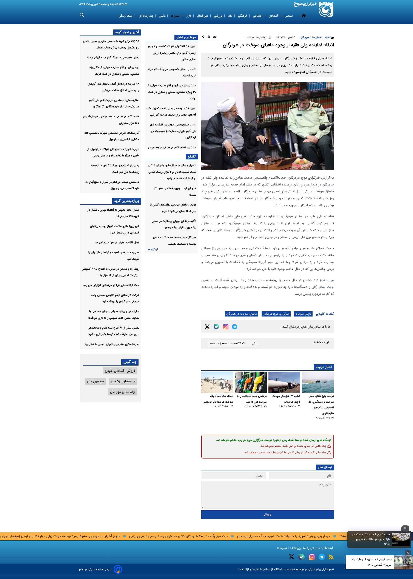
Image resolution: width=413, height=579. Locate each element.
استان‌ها (176, 16)
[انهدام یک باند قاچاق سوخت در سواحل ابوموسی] (217, 382)
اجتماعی (258, 16)
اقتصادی (274, 16)
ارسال (267, 514)
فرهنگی (243, 16)
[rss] (331, 557)
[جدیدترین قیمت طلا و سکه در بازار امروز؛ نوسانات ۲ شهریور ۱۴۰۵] (401, 539)
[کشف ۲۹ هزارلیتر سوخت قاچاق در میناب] (284, 382)
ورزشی (218, 16)
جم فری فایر (95, 381)
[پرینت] (209, 37)
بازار (189, 16)
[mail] (214, 37)
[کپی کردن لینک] (232, 343)
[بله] (216, 326)
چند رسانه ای (146, 16)
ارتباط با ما (325, 548)
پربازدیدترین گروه (126, 201)
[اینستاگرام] (225, 326)
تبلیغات (282, 548)
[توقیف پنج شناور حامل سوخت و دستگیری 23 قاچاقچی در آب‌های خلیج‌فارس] (318, 382)
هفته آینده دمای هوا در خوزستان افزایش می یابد (111, 285)
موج (301, 569)
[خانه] (304, 16)
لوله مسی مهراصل (122, 392)
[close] (405, 528)
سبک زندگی (126, 16)
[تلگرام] (234, 327)
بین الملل (203, 16)
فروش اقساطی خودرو (120, 371)
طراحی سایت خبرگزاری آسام (95, 569)
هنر (230, 16)
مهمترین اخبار (186, 37)
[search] (82, 15)
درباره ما (308, 548)
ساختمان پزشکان (123, 381)
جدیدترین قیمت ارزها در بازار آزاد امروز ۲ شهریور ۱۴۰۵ (371, 562)
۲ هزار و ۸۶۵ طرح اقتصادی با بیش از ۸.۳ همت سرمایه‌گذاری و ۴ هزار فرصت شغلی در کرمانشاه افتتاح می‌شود (172, 172)
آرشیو (154, 249)
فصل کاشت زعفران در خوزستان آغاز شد (116, 242)
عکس (162, 16)
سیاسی (289, 16)
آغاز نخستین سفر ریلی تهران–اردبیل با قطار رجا (112, 344)
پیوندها (295, 548)
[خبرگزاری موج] (326, 10)
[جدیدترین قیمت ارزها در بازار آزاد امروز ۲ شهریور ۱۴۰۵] (403, 562)
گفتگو (192, 156)
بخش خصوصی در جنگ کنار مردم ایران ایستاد (112, 57)
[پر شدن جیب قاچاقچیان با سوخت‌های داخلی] (251, 382)
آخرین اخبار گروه (127, 32)
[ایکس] (207, 326)
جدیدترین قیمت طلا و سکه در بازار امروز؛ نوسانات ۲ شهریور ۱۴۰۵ (371, 539)
